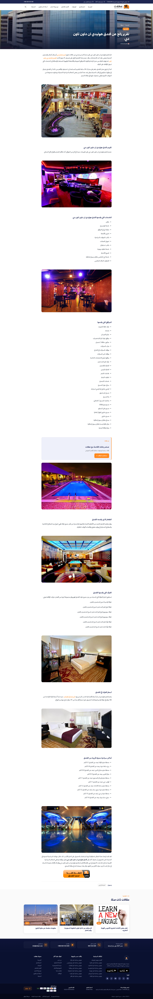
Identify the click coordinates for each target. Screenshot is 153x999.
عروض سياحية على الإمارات (75, 965)
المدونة (33, 7)
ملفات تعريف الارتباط (36, 996)
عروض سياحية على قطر (76, 976)
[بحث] (25, 7)
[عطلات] (121, 7)
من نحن (60, 960)
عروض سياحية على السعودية (75, 971)
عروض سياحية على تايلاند (96, 976)
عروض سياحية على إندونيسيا (95, 968)
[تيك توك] (111, 978)
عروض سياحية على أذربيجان (95, 973)
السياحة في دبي (61, 55)
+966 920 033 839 (28, 1)
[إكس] (123, 978)
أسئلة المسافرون (43, 7)
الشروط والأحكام (58, 968)
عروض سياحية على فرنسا (76, 973)
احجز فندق (82, 7)
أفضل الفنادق (65, 7)
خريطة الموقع (27, 996)
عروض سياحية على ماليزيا (96, 963)
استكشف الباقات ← (101, 456)
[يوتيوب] (115, 978)
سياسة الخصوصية (57, 965)
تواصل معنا (59, 971)
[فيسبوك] (127, 978)
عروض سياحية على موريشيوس (74, 963)
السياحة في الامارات (69, 697)
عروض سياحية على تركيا (76, 960)
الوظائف (60, 973)
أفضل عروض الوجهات (96, 960)
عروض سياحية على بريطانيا (75, 968)
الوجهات (74, 7)
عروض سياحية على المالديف (95, 965)
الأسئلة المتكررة (58, 963)
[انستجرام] (119, 978)
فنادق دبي (126, 29)
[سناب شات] (107, 978)
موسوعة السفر (54, 7)
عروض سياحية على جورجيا (95, 971)
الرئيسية (90, 7)
